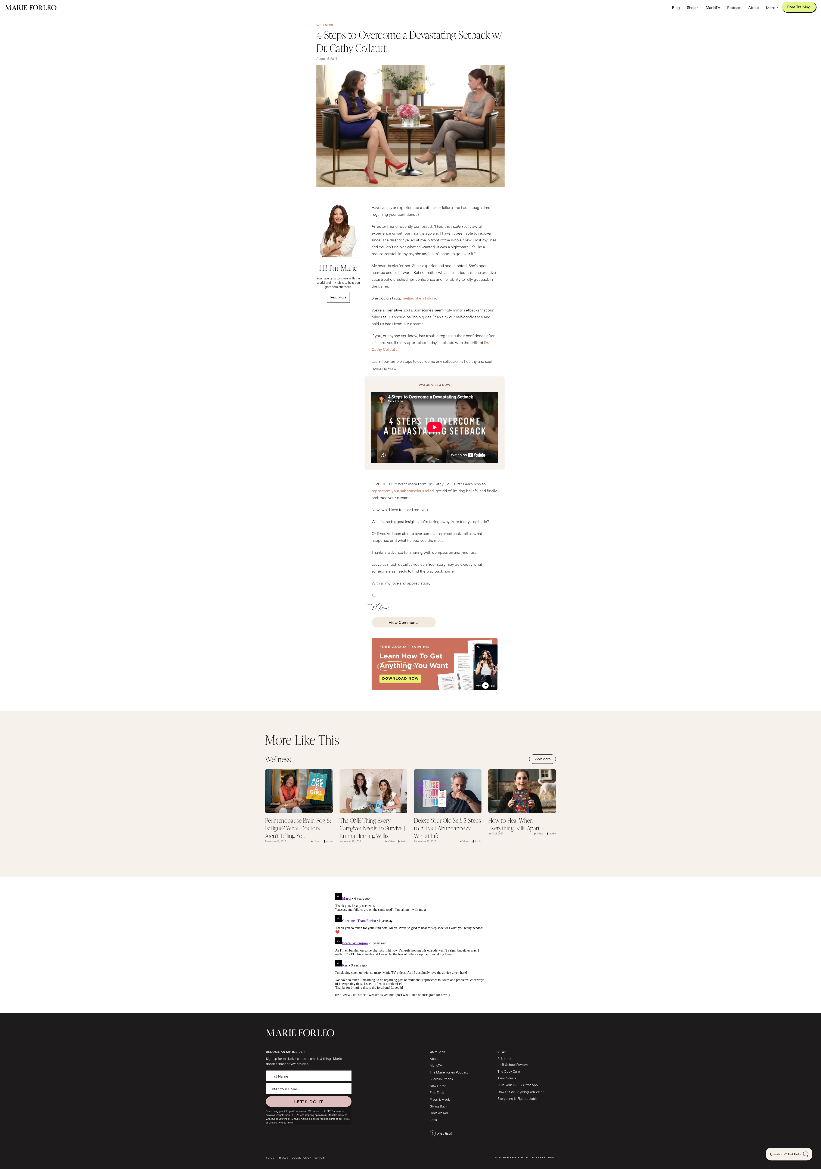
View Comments (404, 622)
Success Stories (441, 1078)
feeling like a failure (419, 298)
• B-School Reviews (514, 1064)
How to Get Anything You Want (521, 1091)
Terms (270, 1157)
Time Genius (507, 1077)
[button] (693, 7)
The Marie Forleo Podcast (449, 1072)
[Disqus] (410, 944)
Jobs (433, 1119)
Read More (338, 297)
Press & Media (440, 1099)
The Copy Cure (509, 1071)
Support (320, 1157)
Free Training (799, 6)
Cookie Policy (301, 1157)
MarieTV (436, 1065)
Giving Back (438, 1106)
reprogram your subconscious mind (403, 490)
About (434, 1058)
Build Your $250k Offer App (518, 1084)
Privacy (283, 1157)
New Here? (438, 1085)
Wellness (324, 25)
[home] (30, 7)
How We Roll (439, 1112)
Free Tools (437, 1092)
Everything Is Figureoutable (517, 1098)
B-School (504, 1058)
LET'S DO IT (308, 1101)
